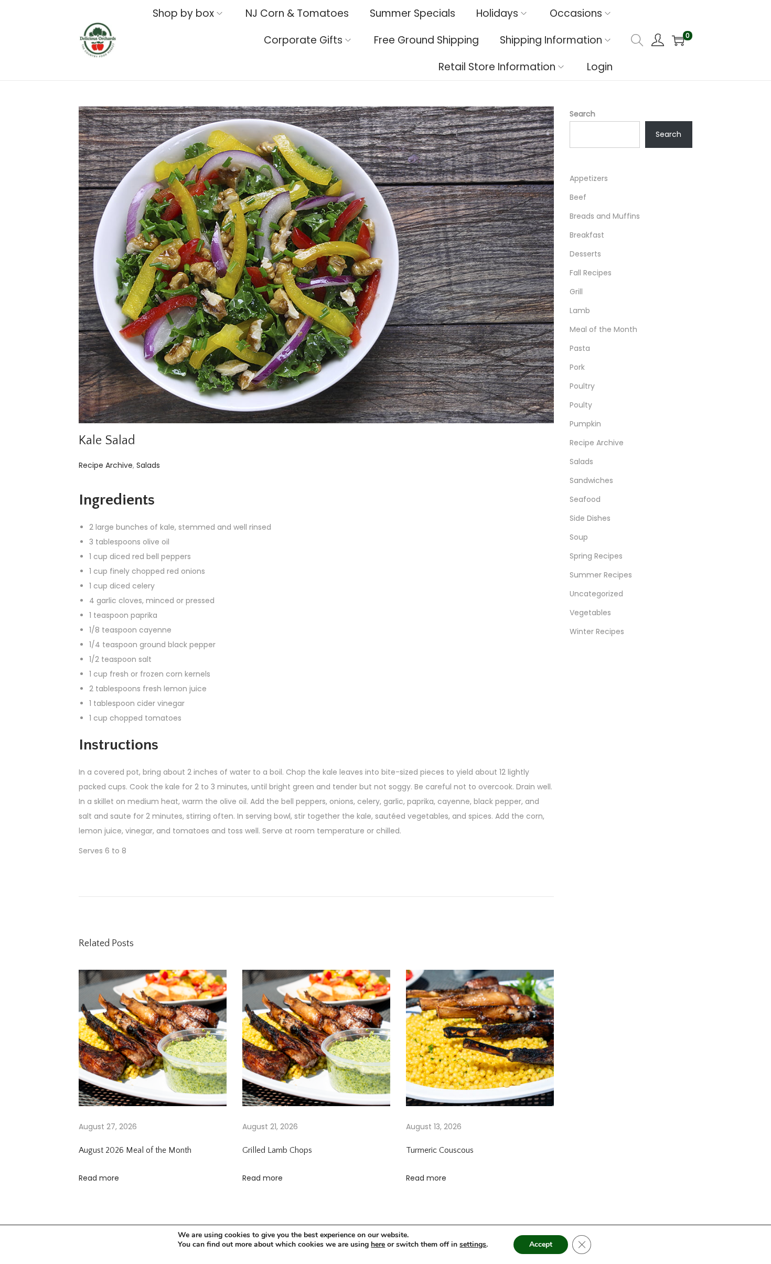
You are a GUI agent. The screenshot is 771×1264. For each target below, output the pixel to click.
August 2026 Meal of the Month (135, 1150)
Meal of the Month (603, 329)
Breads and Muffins (605, 216)
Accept (540, 1244)
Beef (578, 197)
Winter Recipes (597, 631)
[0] (678, 40)
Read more (99, 1178)
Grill (576, 291)
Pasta (580, 348)
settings (472, 1244)
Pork (577, 367)
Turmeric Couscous (440, 1150)
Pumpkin (585, 424)
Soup (579, 537)
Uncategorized (596, 593)
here (378, 1244)
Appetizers (589, 178)
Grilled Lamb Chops (277, 1150)
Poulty (581, 405)
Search (582, 114)
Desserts (585, 254)
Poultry (582, 386)
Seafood (585, 499)
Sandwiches (591, 480)
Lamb (580, 310)
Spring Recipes (596, 556)
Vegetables (590, 612)
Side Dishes (590, 518)
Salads (148, 465)
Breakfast (587, 235)
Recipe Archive (106, 465)
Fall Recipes (591, 272)
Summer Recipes (601, 575)
